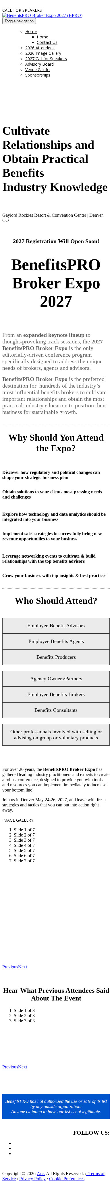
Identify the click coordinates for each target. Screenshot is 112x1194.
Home (31, 31)
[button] (22, 10)
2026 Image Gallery (43, 53)
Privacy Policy (32, 1178)
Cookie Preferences (66, 1178)
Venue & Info (37, 69)
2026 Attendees (40, 47)
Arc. (41, 1173)
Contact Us (47, 42)
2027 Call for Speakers (46, 58)
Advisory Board (39, 64)
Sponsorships (37, 75)
